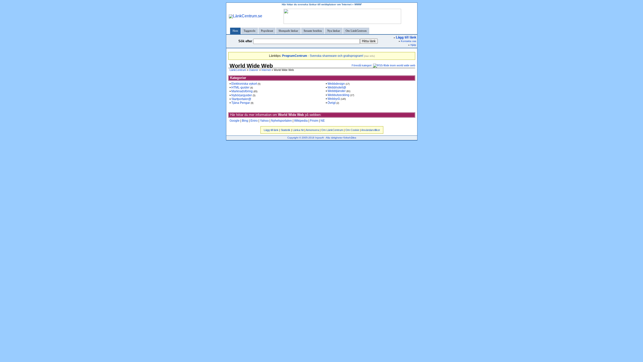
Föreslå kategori (361, 65)
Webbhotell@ (337, 87)
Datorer (253, 69)
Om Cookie (352, 129)
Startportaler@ (241, 99)
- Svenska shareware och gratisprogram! (322, 56)
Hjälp (413, 44)
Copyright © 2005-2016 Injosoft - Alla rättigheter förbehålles (321, 137)
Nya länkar (333, 30)
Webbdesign (336, 83)
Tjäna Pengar (240, 103)
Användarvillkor (370, 129)
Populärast (267, 30)
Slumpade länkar (288, 30)
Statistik (285, 129)
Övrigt (332, 103)
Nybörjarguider (241, 95)
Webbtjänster (337, 91)
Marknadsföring (242, 91)
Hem (235, 30)
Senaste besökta (313, 30)
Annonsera (312, 129)
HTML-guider (240, 87)
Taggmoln (249, 30)
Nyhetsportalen (281, 120)
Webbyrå (334, 99)
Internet (266, 69)
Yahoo (264, 120)
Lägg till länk (271, 129)
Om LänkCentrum (356, 30)
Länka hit (298, 129)
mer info (369, 56)
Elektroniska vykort (244, 83)
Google (235, 120)
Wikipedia (301, 120)
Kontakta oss (408, 41)
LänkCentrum (238, 69)
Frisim (314, 120)
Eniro (254, 120)
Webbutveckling (338, 95)
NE (322, 120)
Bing (245, 120)
